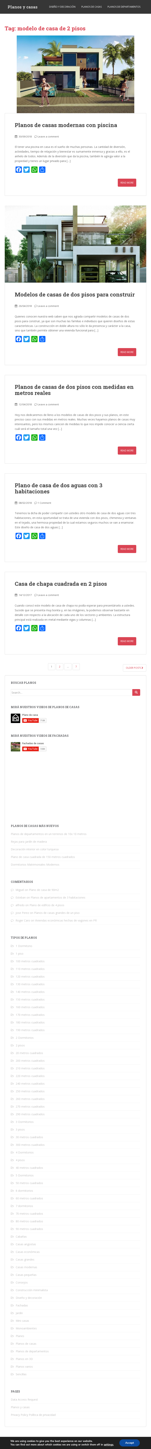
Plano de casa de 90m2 (44, 890)
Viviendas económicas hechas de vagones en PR (66, 920)
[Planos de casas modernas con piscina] (75, 74)
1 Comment (44, 503)
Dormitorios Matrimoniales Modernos (35, 864)
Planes (20, 1336)
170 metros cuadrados (30, 1015)
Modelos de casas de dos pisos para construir (75, 294)
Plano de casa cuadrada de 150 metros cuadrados (43, 857)
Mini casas (22, 1321)
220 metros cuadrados (30, 1076)
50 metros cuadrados (29, 1183)
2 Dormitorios (25, 1038)
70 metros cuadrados (29, 1213)
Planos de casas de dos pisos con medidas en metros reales (74, 390)
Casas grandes (25, 1259)
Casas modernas (26, 1267)
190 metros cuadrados (30, 1030)
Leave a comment (48, 136)
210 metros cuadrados (30, 1068)
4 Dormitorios (25, 1152)
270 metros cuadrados (30, 1106)
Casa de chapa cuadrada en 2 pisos (61, 583)
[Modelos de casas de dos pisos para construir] (75, 244)
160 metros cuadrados (30, 1007)
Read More (127, 182)
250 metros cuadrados (30, 1091)
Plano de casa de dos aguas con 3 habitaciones (58, 488)
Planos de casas (91, 6)
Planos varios (24, 1366)
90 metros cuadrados (29, 1229)
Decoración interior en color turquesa (35, 849)
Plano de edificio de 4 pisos (46, 905)
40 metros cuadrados (29, 1168)
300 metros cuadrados (30, 1145)
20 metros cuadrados (29, 1053)
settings (108, 1444)
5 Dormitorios (25, 1175)
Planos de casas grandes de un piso (57, 913)
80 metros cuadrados (29, 1221)
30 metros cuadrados (29, 1137)
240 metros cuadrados (30, 1083)
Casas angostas (26, 1244)
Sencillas (21, 1374)
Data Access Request (24, 1399)
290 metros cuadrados (30, 1114)
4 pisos (20, 1160)
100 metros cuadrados (30, 961)
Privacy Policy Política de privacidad (33, 1415)
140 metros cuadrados (30, 992)
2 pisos (20, 1045)
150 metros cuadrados (30, 999)
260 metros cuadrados (30, 1099)
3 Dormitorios (25, 1122)
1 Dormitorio (24, 946)
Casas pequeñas (26, 1275)
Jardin (19, 1313)
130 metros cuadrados (30, 984)
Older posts (134, 667)
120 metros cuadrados (30, 976)
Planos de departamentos (124, 6)
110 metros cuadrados (30, 969)
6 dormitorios (24, 1190)
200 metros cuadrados (30, 1060)
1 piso (19, 953)
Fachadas (22, 1305)
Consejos (22, 1282)
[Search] (136, 692)
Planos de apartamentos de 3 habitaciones (58, 897)
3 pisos (20, 1129)
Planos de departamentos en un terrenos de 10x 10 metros (49, 834)
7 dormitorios (24, 1206)
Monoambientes (26, 1328)
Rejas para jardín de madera (29, 841)
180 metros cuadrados (30, 1022)
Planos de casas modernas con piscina (66, 125)
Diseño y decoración (62, 6)
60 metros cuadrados (29, 1198)
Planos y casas (23, 6)
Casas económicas (28, 1252)
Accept (129, 1443)
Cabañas (21, 1236)
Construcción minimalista (32, 1290)
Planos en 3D (24, 1359)
